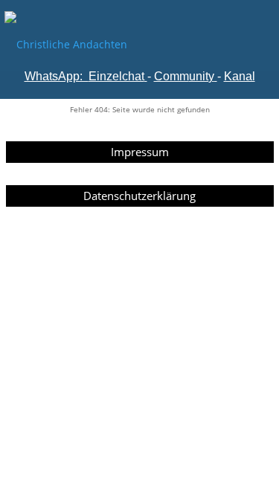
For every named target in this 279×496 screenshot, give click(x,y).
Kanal (239, 76)
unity (201, 76)
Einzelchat (116, 76)
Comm (171, 76)
